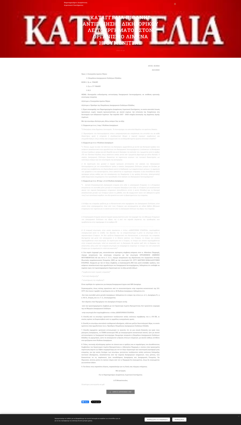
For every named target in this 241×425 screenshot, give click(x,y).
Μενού (175, 4)
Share (86, 402)
